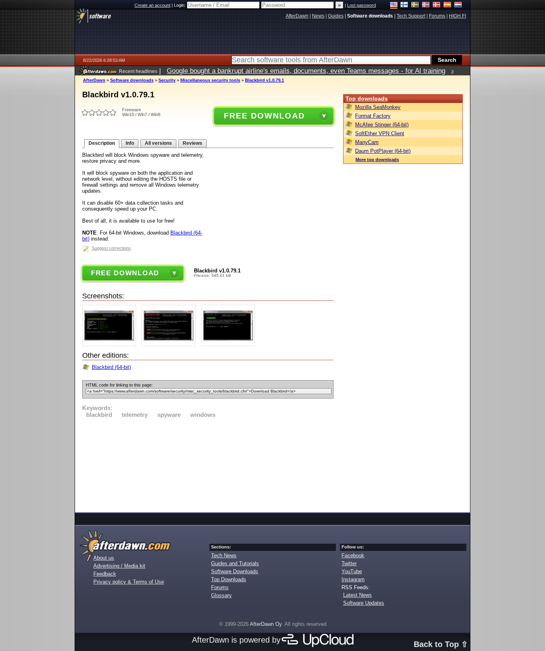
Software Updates (363, 603)
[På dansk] (436, 5)
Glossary (221, 595)
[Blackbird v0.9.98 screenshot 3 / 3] (230, 344)
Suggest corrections (111, 248)
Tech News (224, 555)
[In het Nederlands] (458, 5)
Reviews (192, 143)
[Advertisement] (208, 464)
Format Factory (373, 116)
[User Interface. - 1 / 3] (111, 344)
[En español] (447, 5)
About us (103, 558)
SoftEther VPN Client (379, 133)
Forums (220, 587)
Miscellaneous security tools (210, 80)
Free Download (264, 115)
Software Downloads (234, 571)
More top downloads (377, 159)
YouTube (352, 571)
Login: (180, 5)
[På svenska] (415, 5)
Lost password (361, 5)
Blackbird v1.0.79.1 (264, 80)
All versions (158, 143)
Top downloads (367, 98)
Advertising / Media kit (119, 566)
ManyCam (367, 142)
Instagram (353, 579)
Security (167, 80)
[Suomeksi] (404, 5)
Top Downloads (228, 579)
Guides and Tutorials (235, 563)
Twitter (349, 563)
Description (102, 143)
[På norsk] (426, 5)
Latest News (357, 595)
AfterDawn (94, 80)
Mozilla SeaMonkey (378, 107)
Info (130, 143)
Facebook (353, 555)
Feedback (104, 574)
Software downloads (132, 80)
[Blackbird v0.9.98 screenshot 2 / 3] (170, 344)
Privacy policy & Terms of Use (128, 582)
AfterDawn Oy (266, 624)
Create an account (152, 5)
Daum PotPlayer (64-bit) (383, 151)
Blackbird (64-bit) (111, 367)
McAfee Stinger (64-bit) (382, 125)
